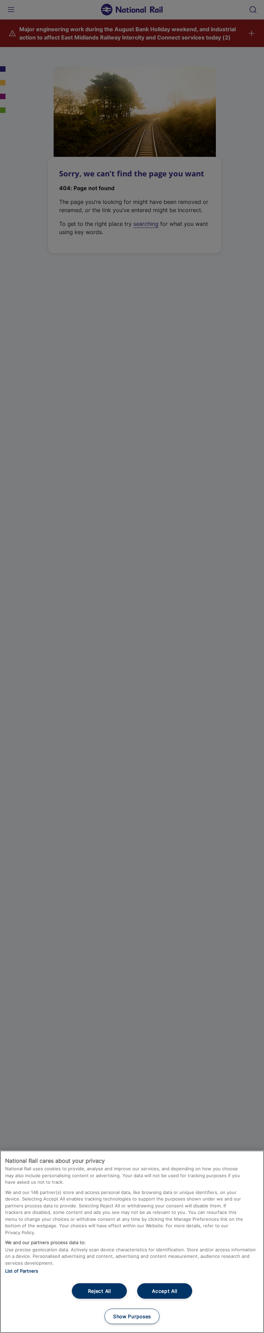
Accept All (164, 1291)
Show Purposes (132, 1316)
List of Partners (21, 1271)
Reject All (99, 1291)
